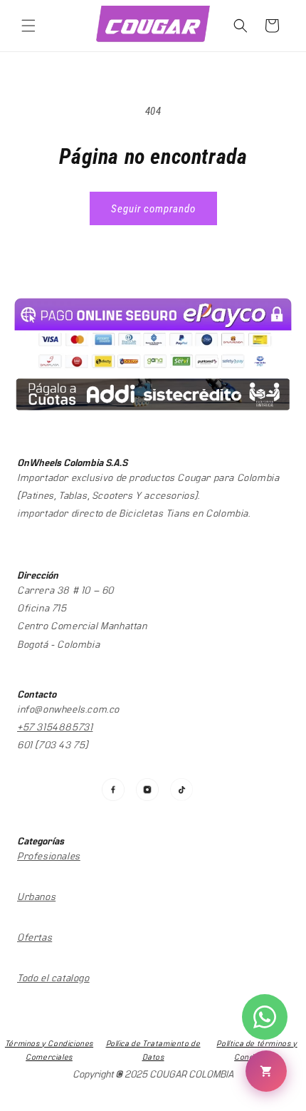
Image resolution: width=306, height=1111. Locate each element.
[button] (28, 25)
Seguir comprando (153, 208)
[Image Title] (113, 789)
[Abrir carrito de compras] (266, 1071)
